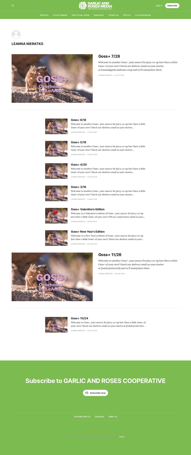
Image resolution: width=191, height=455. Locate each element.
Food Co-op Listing (80, 15)
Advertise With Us (82, 416)
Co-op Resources (143, 15)
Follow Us (113, 416)
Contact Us (113, 15)
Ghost (121, 436)
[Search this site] (13, 5)
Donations (99, 416)
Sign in (159, 5)
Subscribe (172, 5)
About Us (44, 15)
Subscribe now (98, 392)
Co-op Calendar (60, 15)
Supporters (99, 15)
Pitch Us (127, 15)
